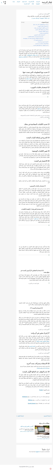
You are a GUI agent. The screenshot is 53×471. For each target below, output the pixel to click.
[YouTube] (5, 3)
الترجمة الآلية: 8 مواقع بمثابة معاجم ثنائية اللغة (43, 437)
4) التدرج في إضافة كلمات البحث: (41, 29)
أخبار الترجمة (27, 3)
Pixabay (41, 390)
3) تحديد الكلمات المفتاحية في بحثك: (41, 28)
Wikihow (30, 400)
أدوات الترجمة (32, 346)
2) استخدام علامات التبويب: (43, 26)
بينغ (48, 368)
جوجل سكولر (29, 78)
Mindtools (24, 396)
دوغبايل (38, 368)
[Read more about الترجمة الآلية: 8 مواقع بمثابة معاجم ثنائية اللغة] (42, 430)
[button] (1, 2)
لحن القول (36, 218)
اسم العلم (40, 108)
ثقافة (33, 3)
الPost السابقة (48, 416)
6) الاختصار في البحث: (44, 33)
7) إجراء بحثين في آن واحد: (43, 41)
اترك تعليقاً (47, 18)
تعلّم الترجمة (31, 1)
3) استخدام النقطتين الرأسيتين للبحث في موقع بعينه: (35, 38)
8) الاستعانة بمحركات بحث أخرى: (41, 43)
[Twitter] (3, 1)
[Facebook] (5, 1)
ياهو (41, 368)
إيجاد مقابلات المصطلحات (32, 55)
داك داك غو (45, 368)
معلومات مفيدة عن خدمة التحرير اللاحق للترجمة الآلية (26, 429)
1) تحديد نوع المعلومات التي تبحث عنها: (40, 24)
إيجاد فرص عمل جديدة (44, 58)
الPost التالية (20, 416)
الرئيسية (38, 1)
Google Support (32, 403)
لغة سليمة (24, 1)
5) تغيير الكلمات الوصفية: (43, 31)
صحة (14, 1)
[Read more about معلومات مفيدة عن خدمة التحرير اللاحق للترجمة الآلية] (26, 426)
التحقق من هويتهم (22, 56)
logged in (38, 451)
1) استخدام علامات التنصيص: (41, 34)
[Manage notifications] (50, 469)
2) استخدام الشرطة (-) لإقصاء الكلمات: (38, 36)
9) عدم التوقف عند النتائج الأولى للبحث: (40, 45)
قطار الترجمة (47, 2)
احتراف (18, 1)
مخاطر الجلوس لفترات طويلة (42, 341)
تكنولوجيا (38, 3)
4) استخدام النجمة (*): (41, 40)
